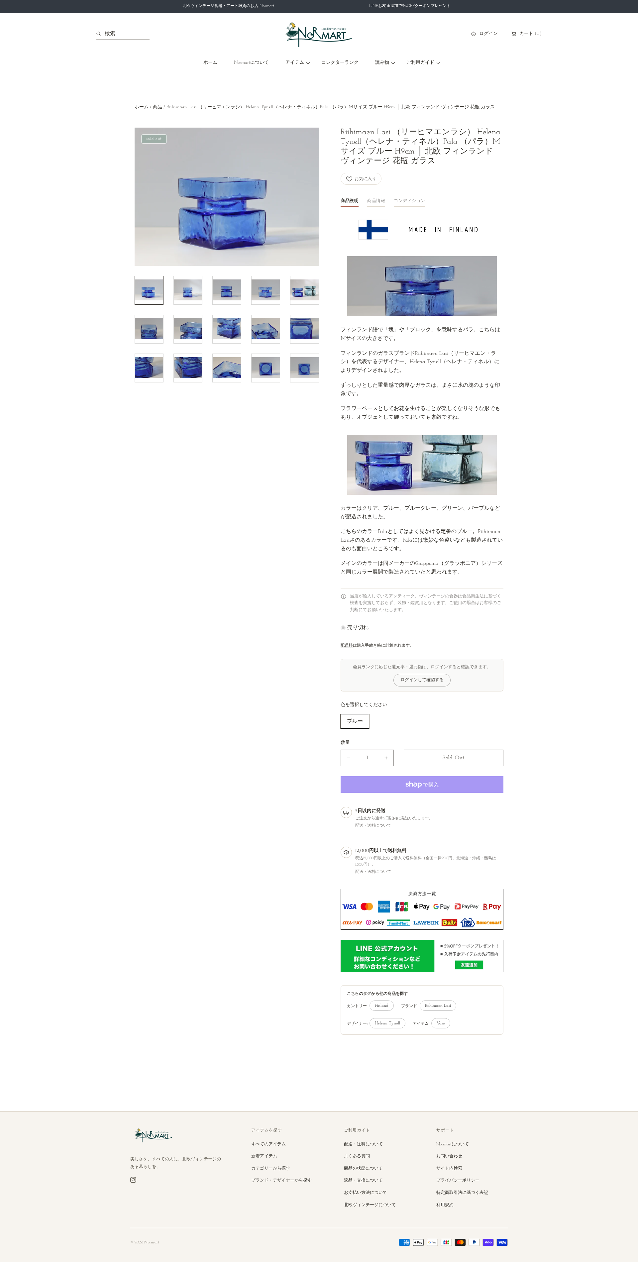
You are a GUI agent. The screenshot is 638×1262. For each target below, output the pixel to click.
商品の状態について (363, 1168)
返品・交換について (363, 1180)
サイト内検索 (449, 1168)
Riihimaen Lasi (438, 1006)
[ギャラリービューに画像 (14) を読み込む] (265, 368)
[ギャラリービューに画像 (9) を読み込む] (265, 329)
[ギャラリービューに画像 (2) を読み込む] (187, 290)
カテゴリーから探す (270, 1168)
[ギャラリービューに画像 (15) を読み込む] (304, 368)
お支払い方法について (365, 1193)
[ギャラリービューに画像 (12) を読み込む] (187, 368)
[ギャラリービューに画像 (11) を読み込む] (149, 368)
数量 (345, 742)
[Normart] (319, 34)
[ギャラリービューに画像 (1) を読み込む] (149, 290)
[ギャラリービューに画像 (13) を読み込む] (226, 368)
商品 (157, 107)
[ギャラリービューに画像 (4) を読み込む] (265, 290)
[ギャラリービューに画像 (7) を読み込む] (187, 329)
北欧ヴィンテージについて (370, 1205)
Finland (381, 1006)
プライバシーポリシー (457, 1180)
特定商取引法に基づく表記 (462, 1193)
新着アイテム (264, 1156)
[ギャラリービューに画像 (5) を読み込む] (304, 290)
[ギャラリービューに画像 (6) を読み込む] (149, 329)
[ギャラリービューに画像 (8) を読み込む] (226, 329)
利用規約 (445, 1205)
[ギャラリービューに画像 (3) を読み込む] (226, 290)
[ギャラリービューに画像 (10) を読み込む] (304, 329)
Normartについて (452, 1144)
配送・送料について (373, 826)
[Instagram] (133, 1180)
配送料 (347, 646)
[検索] (100, 34)
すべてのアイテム (268, 1144)
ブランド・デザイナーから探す (281, 1180)
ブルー (355, 721)
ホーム (142, 107)
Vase (441, 1023)
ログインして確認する (422, 680)
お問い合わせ (449, 1156)
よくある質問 (357, 1156)
